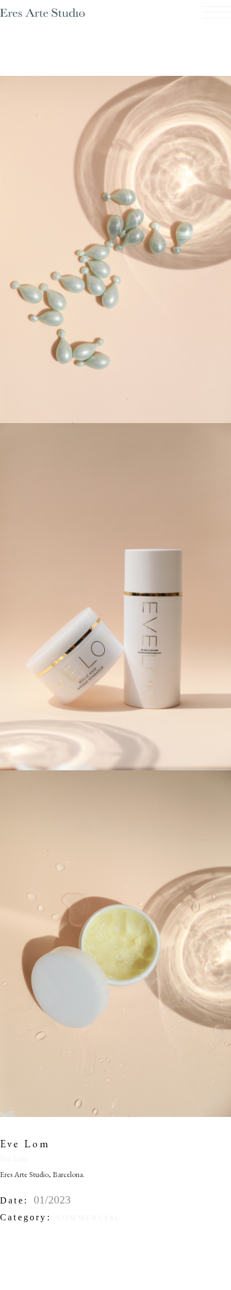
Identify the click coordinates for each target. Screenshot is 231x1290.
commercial (89, 1218)
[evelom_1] (115, 595)
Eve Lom (13, 1158)
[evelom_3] (115, 942)
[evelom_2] (115, 248)
